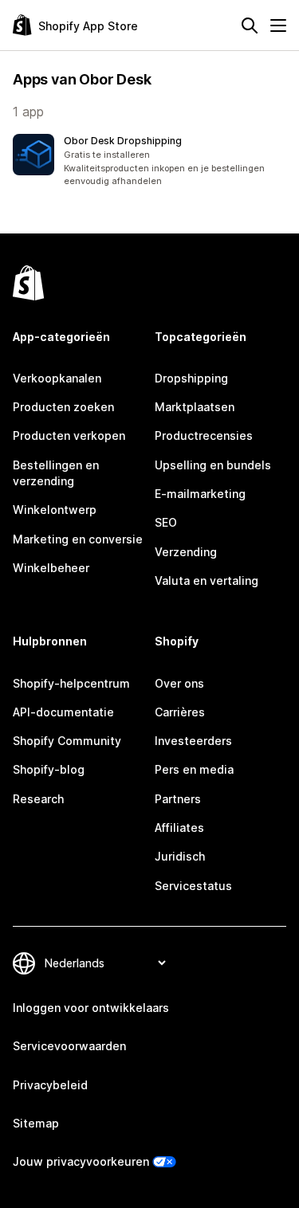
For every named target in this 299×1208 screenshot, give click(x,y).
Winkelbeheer (51, 568)
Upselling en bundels (213, 465)
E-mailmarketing (200, 493)
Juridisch (180, 856)
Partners (178, 799)
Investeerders (193, 740)
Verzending (186, 552)
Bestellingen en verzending (56, 473)
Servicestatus (193, 885)
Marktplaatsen (194, 407)
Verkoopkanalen (57, 378)
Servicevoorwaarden (69, 1046)
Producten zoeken (63, 407)
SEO (166, 522)
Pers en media (194, 769)
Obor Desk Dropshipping (123, 141)
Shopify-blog (49, 769)
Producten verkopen (69, 435)
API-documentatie (63, 712)
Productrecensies (204, 435)
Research (38, 799)
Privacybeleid (50, 1085)
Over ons (179, 683)
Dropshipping (191, 378)
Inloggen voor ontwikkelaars (91, 1007)
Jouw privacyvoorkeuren (81, 1161)
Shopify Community (67, 740)
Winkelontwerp (54, 509)
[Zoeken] (250, 25)
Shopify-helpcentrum (71, 683)
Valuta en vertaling (206, 580)
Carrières (180, 712)
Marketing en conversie (78, 539)
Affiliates (179, 827)
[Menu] (278, 25)
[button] (149, 161)
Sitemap (36, 1123)
